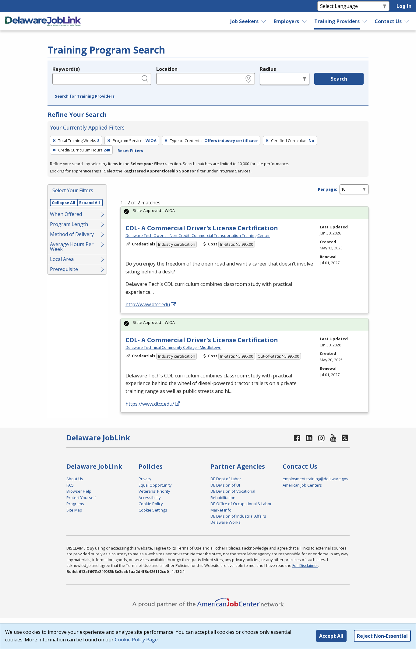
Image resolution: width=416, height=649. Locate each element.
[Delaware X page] (345, 438)
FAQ (70, 485)
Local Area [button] (62, 259)
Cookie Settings (153, 510)
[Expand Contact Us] (407, 21)
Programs (75, 503)
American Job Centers (302, 485)
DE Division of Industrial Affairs (238, 516)
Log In (404, 6)
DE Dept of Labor (225, 478)
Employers (286, 21)
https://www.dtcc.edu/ (149, 404)
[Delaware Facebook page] (297, 438)
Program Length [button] (69, 224)
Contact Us (388, 21)
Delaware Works (225, 522)
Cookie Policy (151, 503)
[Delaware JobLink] (43, 21)
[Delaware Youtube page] (333, 438)
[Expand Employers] (304, 21)
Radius (268, 69)
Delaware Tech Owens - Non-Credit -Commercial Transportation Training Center (197, 235)
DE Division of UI (225, 485)
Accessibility (149, 497)
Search (339, 78)
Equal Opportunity (155, 485)
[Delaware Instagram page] (321, 438)
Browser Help (78, 491)
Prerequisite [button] (64, 269)
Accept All (331, 636)
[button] (84, 96)
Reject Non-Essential (382, 636)
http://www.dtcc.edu (147, 304)
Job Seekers (244, 21)
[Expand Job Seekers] (264, 21)
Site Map (74, 510)
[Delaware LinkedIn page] (309, 438)
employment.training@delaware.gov (315, 478)
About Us (74, 478)
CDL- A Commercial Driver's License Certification (201, 228)
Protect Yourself (81, 497)
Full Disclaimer (305, 565)
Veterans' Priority (154, 491)
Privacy (145, 478)
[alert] (244, 212)
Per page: (327, 189)
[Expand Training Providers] (365, 21)
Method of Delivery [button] (72, 234)
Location (167, 69)
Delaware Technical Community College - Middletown (173, 347)
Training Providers (337, 21)
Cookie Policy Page (136, 639)
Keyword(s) (66, 69)
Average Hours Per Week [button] (71, 246)
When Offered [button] (66, 214)
